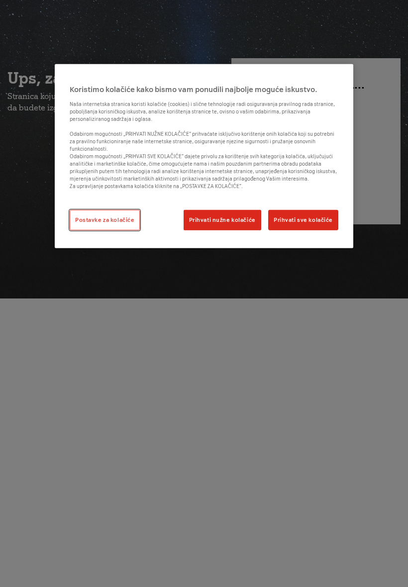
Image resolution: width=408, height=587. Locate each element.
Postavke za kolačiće (104, 219)
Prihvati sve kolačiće (303, 219)
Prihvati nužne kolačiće (222, 219)
